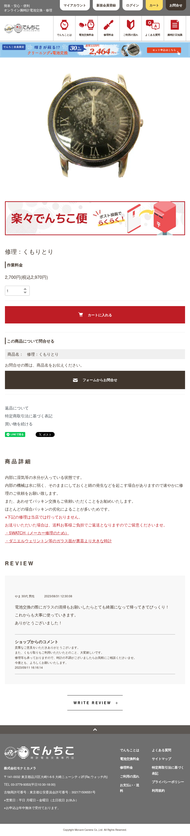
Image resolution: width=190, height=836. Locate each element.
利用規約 (158, 790)
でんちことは (129, 750)
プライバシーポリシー (168, 781)
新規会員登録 (106, 5)
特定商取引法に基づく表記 (28, 416)
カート (154, 5)
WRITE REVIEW (92, 702)
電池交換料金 (129, 758)
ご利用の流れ (129, 776)
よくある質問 (161, 750)
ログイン (132, 5)
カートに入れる (100, 314)
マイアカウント (75, 5)
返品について (17, 408)
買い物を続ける (19, 424)
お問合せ (175, 5)
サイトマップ (161, 758)
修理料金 (126, 767)
